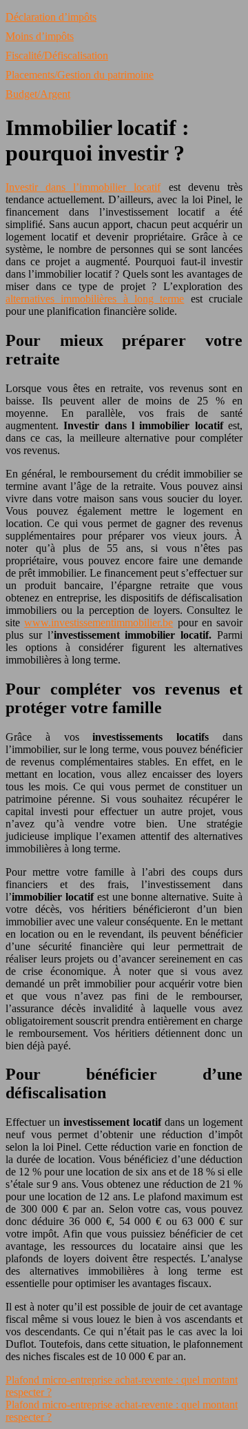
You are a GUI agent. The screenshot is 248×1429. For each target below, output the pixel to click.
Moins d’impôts (40, 36)
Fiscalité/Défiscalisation (57, 55)
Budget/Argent (38, 94)
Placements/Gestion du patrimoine (80, 75)
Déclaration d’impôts (51, 17)
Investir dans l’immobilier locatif (83, 187)
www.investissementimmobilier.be (98, 622)
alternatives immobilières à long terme (95, 299)
